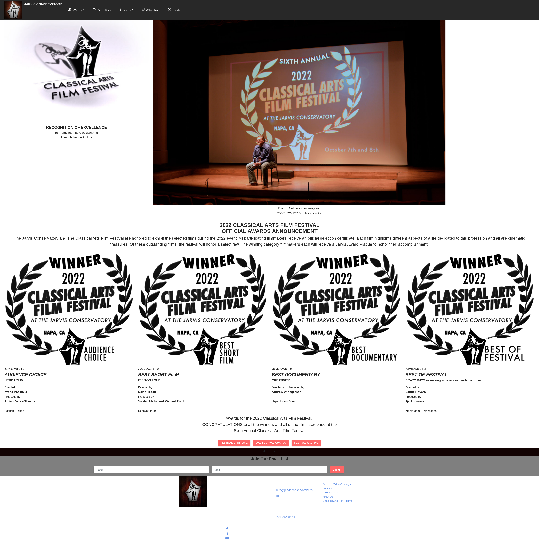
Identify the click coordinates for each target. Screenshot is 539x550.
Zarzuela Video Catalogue (337, 484)
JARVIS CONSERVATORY (43, 4)
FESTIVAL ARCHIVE (306, 442)
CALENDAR (153, 9)
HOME (176, 9)
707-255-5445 (285, 517)
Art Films (328, 488)
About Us (328, 496)
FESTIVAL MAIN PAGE (234, 442)
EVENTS (77, 9)
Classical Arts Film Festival (338, 500)
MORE (127, 9)
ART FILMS (104, 9)
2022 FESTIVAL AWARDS (271, 442)
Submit (337, 469)
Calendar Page (331, 492)
